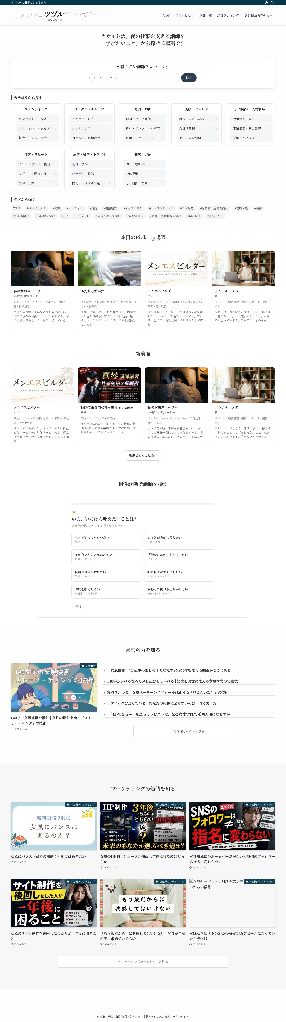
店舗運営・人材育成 (250, 109)
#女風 (16, 208)
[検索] (272, 2)
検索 (189, 77)
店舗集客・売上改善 (252, 128)
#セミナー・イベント (75, 216)
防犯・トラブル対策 (91, 183)
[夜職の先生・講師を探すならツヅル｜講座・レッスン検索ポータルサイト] (54, 15)
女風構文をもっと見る (188, 731)
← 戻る (77, 606)
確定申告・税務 (91, 173)
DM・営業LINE (145, 164)
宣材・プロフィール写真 (145, 128)
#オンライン (75, 208)
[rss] (266, 2)
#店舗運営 (110, 208)
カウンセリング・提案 (38, 164)
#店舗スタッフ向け (108, 216)
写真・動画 (143, 109)
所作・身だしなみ (198, 118)
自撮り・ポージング (145, 137)
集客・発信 (143, 154)
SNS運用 (145, 173)
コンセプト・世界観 (38, 118)
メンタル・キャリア (89, 109)
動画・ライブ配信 (145, 118)
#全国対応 (186, 208)
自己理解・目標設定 (91, 137)
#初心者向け (21, 216)
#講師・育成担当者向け (165, 216)
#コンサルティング (161, 208)
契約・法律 (91, 164)
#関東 (56, 208)
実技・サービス (196, 109)
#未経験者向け (45, 216)
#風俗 (258, 208)
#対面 (93, 208)
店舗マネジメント (252, 118)
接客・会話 (38, 183)
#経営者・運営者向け (214, 208)
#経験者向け (135, 216)
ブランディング (36, 109)
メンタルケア (91, 128)
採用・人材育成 (252, 137)
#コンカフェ (215, 216)
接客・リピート (36, 154)
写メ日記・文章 (145, 183)
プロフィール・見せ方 (38, 128)
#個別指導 (194, 216)
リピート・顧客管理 (38, 173)
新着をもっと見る (143, 455)
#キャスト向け (133, 208)
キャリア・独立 (91, 118)
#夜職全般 (241, 208)
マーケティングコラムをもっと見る (143, 961)
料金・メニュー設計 (38, 137)
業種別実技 (198, 128)
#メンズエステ (36, 208)
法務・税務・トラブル (89, 154)
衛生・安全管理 (198, 137)
